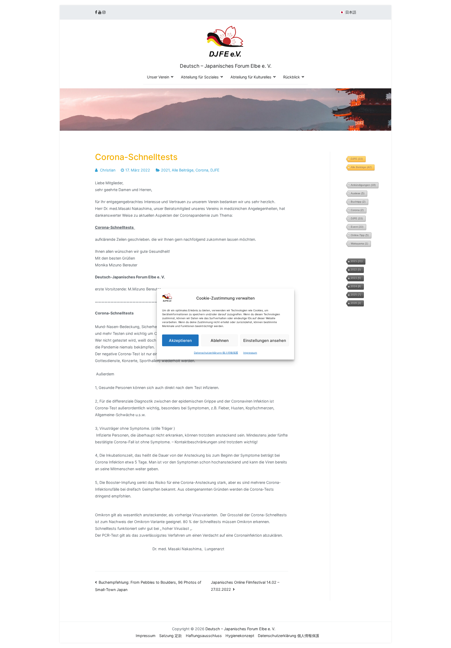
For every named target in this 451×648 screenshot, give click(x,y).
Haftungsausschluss (204, 635)
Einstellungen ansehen (264, 340)
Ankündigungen (363, 184)
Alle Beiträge (182, 170)
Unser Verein (158, 77)
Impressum (250, 352)
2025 (356, 294)
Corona (201, 170)
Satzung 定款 (170, 635)
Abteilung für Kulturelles (250, 77)
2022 (356, 269)
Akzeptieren (180, 340)
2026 (356, 303)
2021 (165, 170)
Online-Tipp (360, 235)
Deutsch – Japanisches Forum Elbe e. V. (225, 66)
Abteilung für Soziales (200, 77)
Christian (107, 170)
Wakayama (359, 243)
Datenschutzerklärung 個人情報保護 (216, 352)
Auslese (357, 193)
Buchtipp (358, 201)
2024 (356, 286)
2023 (356, 278)
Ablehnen (220, 340)
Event (357, 226)
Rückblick (291, 77)
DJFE (214, 170)
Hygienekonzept (239, 635)
